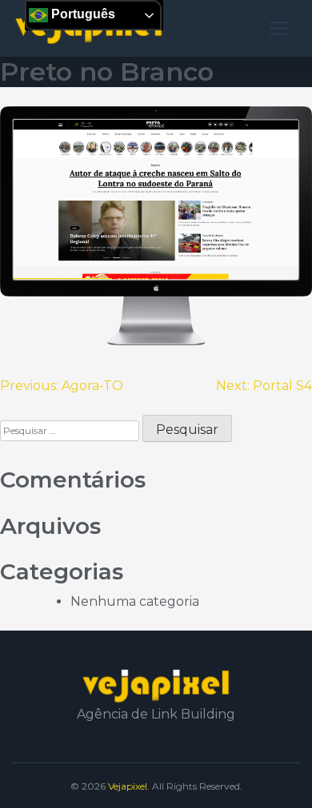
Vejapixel (127, 786)
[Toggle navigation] (278, 28)
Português (81, 14)
